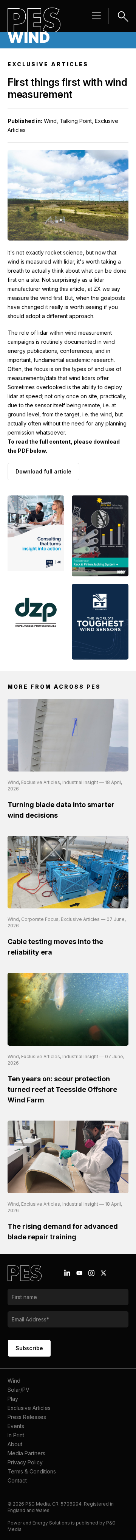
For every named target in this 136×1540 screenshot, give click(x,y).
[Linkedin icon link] (67, 1273)
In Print (16, 1435)
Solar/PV (18, 1389)
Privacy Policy (25, 1462)
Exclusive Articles (29, 1408)
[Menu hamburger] (96, 15)
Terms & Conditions (32, 1471)
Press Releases (27, 1417)
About (15, 1444)
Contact (17, 1480)
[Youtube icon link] (79, 1273)
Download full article (43, 471)
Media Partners (26, 1453)
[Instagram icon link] (91, 1273)
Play (13, 1399)
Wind (14, 1380)
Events (16, 1426)
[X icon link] (103, 1273)
